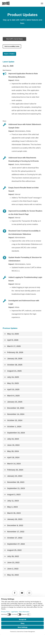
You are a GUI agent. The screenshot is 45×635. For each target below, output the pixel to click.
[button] (42, 3)
